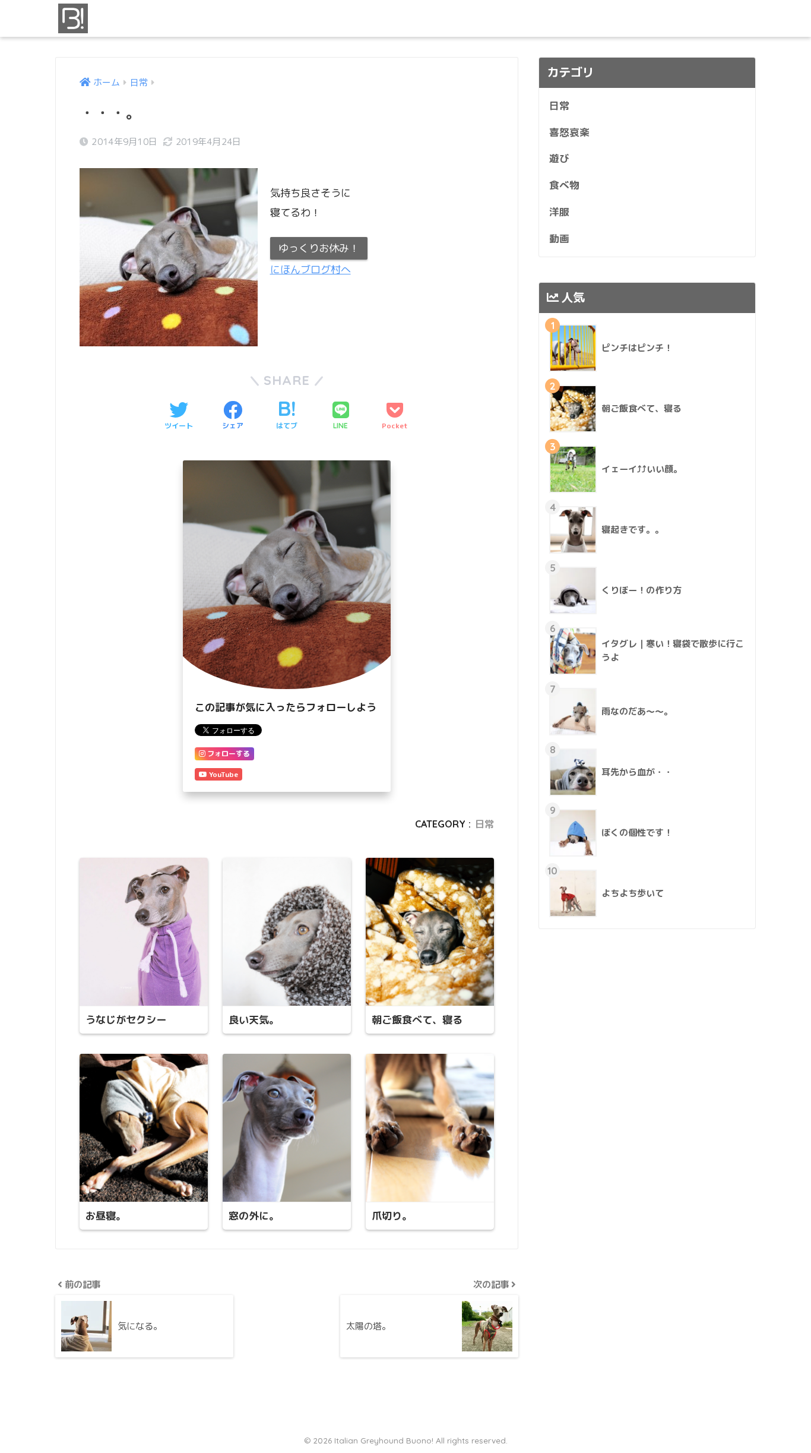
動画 (559, 238)
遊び (559, 158)
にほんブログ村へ (310, 269)
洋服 (559, 212)
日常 (484, 824)
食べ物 (564, 185)
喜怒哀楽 (569, 132)
